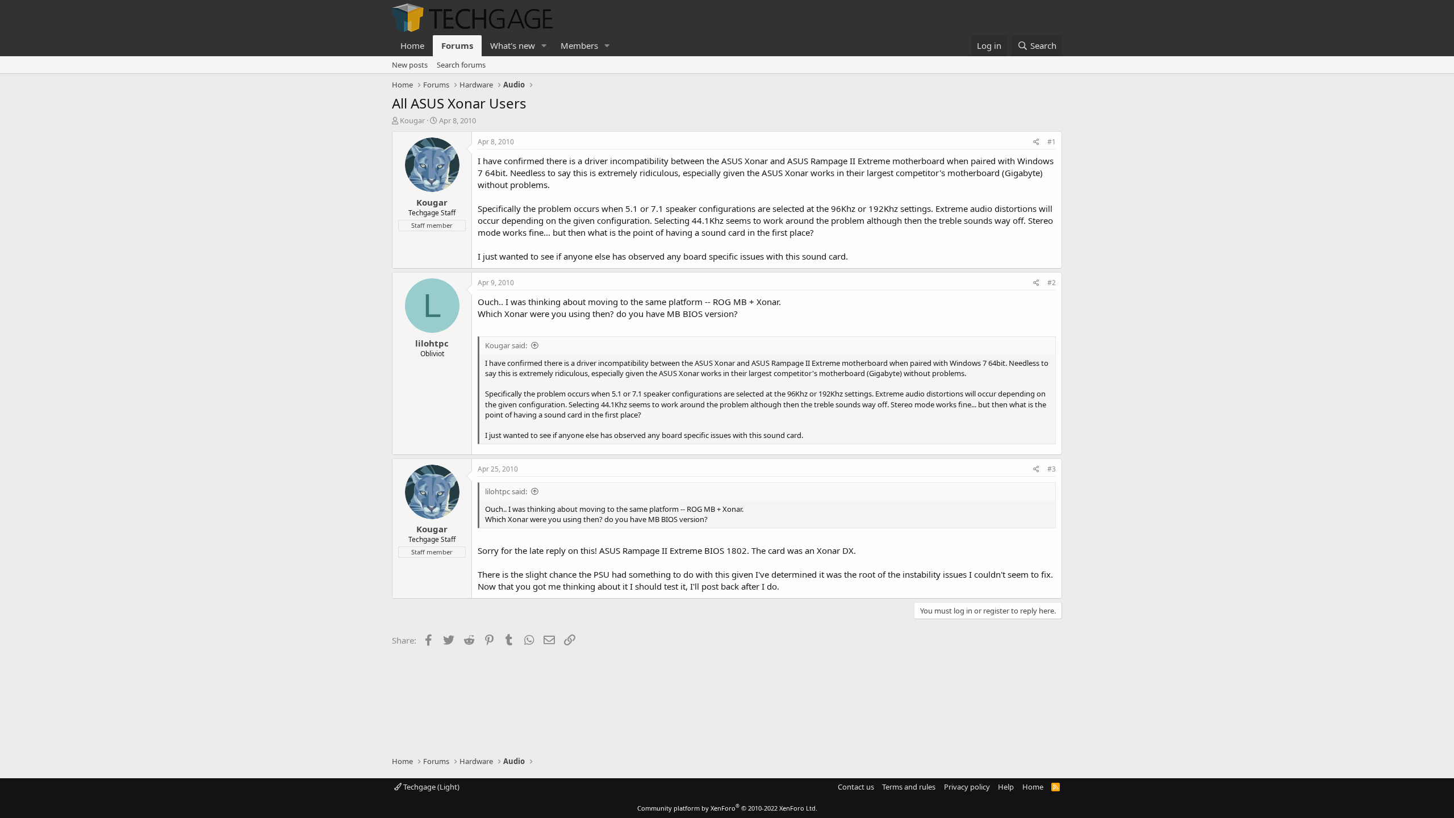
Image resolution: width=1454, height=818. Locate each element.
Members (579, 45)
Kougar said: (506, 345)
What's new (512, 45)
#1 (1051, 142)
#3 (1051, 469)
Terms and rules (908, 787)
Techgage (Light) (430, 787)
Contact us (856, 787)
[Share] (1036, 142)
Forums (457, 45)
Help (1006, 787)
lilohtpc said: (506, 491)
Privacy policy (967, 787)
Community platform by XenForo (727, 808)
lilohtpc (432, 343)
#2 (1051, 282)
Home (412, 45)
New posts (410, 65)
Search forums (461, 65)
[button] (544, 45)
